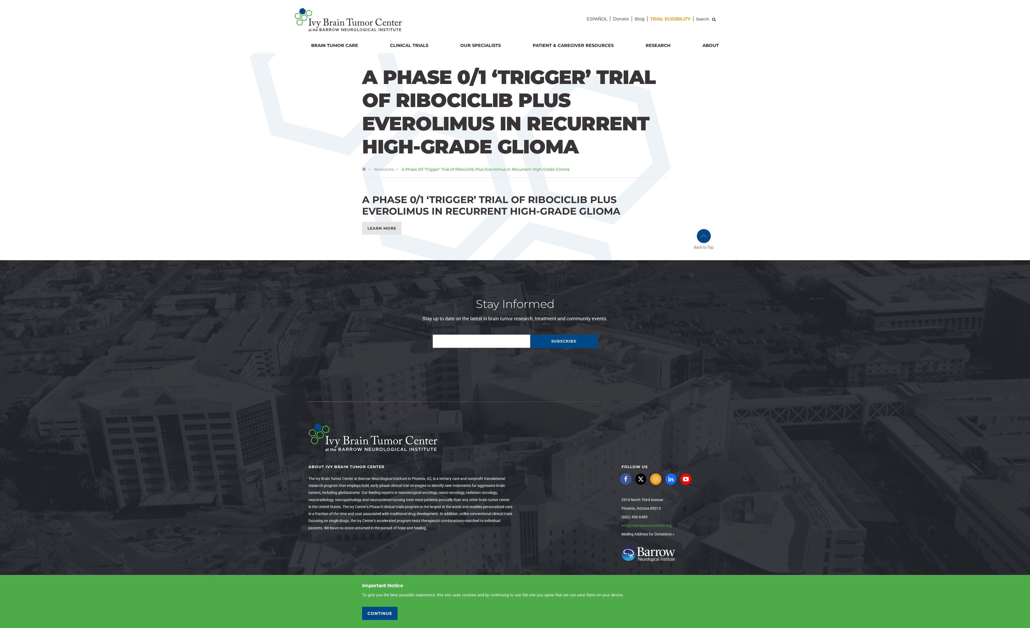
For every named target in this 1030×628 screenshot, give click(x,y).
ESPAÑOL (597, 18)
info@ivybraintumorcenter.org (646, 525)
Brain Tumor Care (334, 45)
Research (658, 45)
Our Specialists (480, 45)
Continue (379, 613)
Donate (621, 18)
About (710, 45)
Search (714, 19)
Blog (640, 18)
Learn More (381, 228)
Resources (384, 169)
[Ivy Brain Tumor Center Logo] (348, 19)
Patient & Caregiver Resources (573, 45)
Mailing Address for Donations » (647, 534)
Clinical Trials (409, 45)
